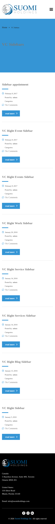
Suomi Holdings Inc (23, 518)
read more (10, 113)
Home (4, 27)
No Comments (11, 105)
